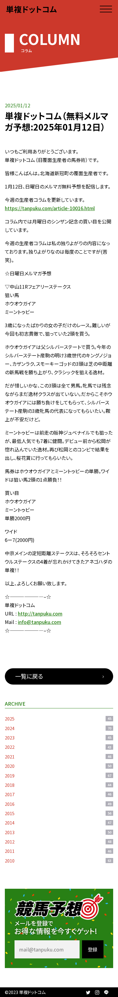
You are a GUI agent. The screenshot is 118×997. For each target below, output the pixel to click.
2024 (58, 728)
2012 (58, 841)
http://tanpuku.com (40, 613)
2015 (58, 813)
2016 (58, 804)
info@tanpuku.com (39, 621)
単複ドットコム (31, 8)
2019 (58, 775)
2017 (58, 794)
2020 (58, 766)
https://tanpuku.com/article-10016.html (50, 208)
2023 (58, 737)
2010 (58, 860)
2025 (58, 718)
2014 (58, 822)
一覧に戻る (29, 676)
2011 (58, 851)
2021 (58, 756)
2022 (58, 747)
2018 (58, 785)
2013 (58, 832)
